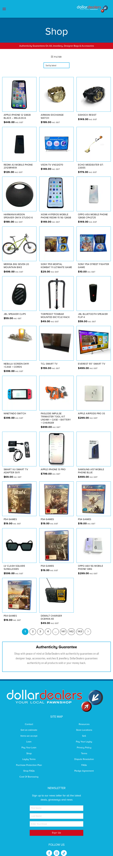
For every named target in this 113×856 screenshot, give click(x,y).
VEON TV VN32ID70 (52, 164)
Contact (29, 724)
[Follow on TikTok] (64, 853)
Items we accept (28, 735)
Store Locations (84, 730)
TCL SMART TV (49, 363)
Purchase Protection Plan (29, 765)
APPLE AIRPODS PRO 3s (91, 413)
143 (80, 631)
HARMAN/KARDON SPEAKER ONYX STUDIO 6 (18, 216)
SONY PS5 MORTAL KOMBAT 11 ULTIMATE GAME (56, 266)
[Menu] (4, 9)
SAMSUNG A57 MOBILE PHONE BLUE (91, 471)
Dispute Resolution (84, 759)
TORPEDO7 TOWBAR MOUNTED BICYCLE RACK (55, 316)
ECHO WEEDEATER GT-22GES (91, 166)
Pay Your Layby (84, 741)
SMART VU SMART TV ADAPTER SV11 (16, 471)
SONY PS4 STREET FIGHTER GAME (93, 266)
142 (71, 631)
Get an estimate (29, 730)
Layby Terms (28, 759)
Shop (29, 753)
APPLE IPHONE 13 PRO (53, 469)
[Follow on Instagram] (56, 853)
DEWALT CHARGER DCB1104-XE (51, 617)
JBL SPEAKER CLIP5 (15, 314)
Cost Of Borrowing (28, 776)
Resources (84, 724)
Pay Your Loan (28, 747)
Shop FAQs (29, 770)
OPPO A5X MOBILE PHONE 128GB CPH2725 (93, 216)
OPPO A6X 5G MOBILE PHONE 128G (90, 567)
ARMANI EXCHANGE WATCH (52, 116)
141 (63, 631)
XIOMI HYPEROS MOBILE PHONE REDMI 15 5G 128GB (56, 216)
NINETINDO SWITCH (15, 413)
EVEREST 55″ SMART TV (91, 363)
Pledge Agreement (84, 770)
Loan (28, 741)
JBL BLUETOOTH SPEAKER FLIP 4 (93, 316)
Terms (84, 753)
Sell (84, 735)
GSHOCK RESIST (87, 114)
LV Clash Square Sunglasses (14, 567)
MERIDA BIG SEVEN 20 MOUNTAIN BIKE (16, 266)
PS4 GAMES (10, 519)
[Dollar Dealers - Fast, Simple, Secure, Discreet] (92, 9)
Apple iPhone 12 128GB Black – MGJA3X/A (17, 116)
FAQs (84, 765)
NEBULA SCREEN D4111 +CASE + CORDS (16, 365)
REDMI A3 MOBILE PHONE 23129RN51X (18, 166)
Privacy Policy (84, 747)
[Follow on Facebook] (49, 853)
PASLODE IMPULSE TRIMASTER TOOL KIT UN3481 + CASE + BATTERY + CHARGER (56, 418)
